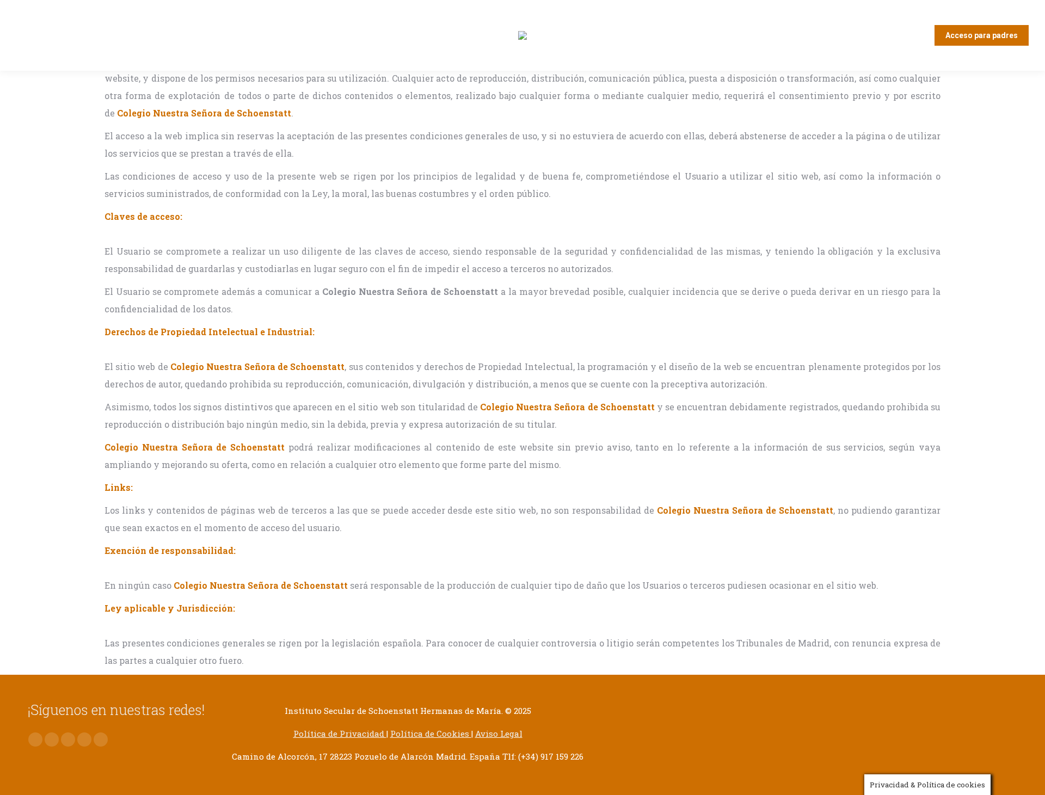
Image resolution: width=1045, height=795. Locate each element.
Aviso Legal (498, 733)
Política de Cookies (430, 733)
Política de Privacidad (339, 733)
